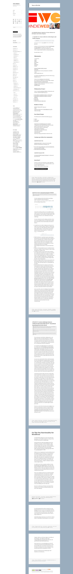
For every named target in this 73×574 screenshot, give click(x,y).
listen (15, 143)
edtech (21, 110)
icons (43, 179)
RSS (15, 119)
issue (18, 140)
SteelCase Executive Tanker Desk (40, 100)
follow (15, 140)
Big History (15, 83)
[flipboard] (32, 498)
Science (14, 81)
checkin (16, 137)
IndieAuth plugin (49, 179)
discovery (19, 109)
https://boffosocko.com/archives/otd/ (41, 539)
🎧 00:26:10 (45, 92)
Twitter (16, 121)
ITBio (13, 115)
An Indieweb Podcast (39, 178)
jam (14, 142)
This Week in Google (18, 120)
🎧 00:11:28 (41, 73)
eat (14, 139)
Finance (15, 57)
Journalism (14, 68)
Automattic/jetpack (44, 192)
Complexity (15, 84)
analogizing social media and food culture (41, 409)
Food (13, 63)
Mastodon (15, 115)
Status (33, 309)
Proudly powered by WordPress (36, 569)
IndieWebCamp (38, 180)
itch (54, 526)
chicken (14, 138)
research (14, 119)
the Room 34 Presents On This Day (43, 448)
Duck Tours (36, 69)
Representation (16, 62)
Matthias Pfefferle (44, 91)
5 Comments (37, 311)
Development (15, 54)
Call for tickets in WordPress (39, 128)
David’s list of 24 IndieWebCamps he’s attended (42, 123)
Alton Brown (44, 345)
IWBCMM (44, 180)
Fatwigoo (35, 84)
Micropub (18, 116)
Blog (13, 11)
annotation (16, 132)
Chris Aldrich (16, 3)
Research (14, 13)
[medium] (39, 498)
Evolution (15, 86)
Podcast (14, 78)
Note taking (14, 77)
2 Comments (45, 422)
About (14, 10)
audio (19, 134)
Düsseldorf (36, 64)
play (19, 146)
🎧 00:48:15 (50, 116)
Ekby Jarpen (36, 99)
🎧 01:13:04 (47, 144)
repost (19, 149)
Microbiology (15, 89)
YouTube (14, 125)
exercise (17, 139)
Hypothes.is (17, 112)
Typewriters (15, 100)
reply (15, 149)
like (17, 142)
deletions (41, 79)
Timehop (47, 310)
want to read (15, 122)
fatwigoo (36, 179)
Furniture (14, 65)
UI (18, 121)
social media (19, 119)
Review (14, 80)
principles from (45, 569)
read (19, 147)
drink (18, 138)
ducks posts (33, 179)
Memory (14, 74)
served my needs (39, 449)
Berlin (35, 63)
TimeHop (47, 442)
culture (17, 109)
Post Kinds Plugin (50, 279)
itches (41, 180)
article (15, 134)
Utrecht (35, 65)
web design (18, 122)
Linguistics (14, 69)
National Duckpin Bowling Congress (40, 68)
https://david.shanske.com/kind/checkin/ (41, 81)
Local (14, 71)
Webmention (15, 124)
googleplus (37, 498)
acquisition (16, 131)
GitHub (36, 310)
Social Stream (15, 90)
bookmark (17, 135)
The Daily (14, 120)
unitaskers (33, 422)
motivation (41, 310)
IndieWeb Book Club (37, 143)
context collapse (49, 421)
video (18, 150)
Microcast (14, 75)
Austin (35, 59)
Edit (14, 92)
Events (15, 94)
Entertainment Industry (16, 51)
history (14, 112)
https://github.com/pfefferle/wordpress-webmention (43, 94)
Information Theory (16, 87)
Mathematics (15, 72)
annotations (14, 107)
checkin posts (44, 178)
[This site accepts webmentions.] (36, 570)
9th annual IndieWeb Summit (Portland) (41, 155)
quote (14, 147)
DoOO (19, 110)
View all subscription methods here (17, 36)
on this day (50, 180)
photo (15, 146)
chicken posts (49, 178)
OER (21, 116)
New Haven (36, 62)
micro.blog (18, 115)
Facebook (14, 111)
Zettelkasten (18, 125)
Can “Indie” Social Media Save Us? (40, 75)
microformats (15, 116)
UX (50, 310)
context (45, 421)
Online (35, 61)
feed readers (18, 111)
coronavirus (14, 109)
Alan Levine (46, 440)
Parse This (36, 98)
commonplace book (41, 421)
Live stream (15, 95)
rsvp (15, 150)
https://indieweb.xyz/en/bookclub (40, 149)
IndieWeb (14, 66)
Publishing (15, 60)
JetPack (38, 310)
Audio (33, 177)
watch (16, 152)
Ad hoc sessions (37, 73)
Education (47, 496)
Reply (32, 421)
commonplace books (16, 108)
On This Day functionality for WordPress (43, 433)
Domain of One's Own (16, 110)
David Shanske (51, 46)
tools (14, 121)
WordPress (19, 124)
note (15, 144)
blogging (17, 107)
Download (43, 42)
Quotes (15, 97)
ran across (36, 438)
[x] (38, 498)
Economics (14, 48)
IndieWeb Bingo (37, 85)
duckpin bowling (53, 178)
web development (15, 123)
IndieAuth (45, 179)
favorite (21, 139)
